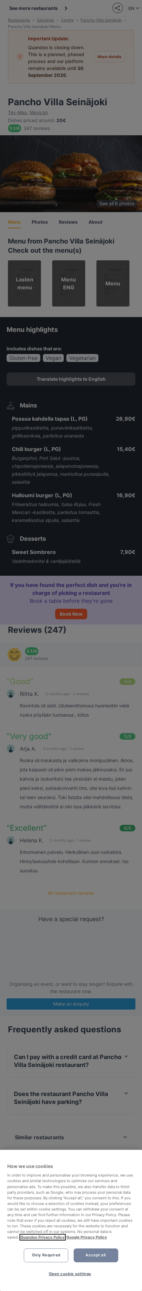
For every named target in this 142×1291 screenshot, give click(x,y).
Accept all (96, 1255)
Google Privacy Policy (86, 1237)
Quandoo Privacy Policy (42, 1237)
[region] (71, 1220)
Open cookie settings (70, 1274)
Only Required (46, 1255)
